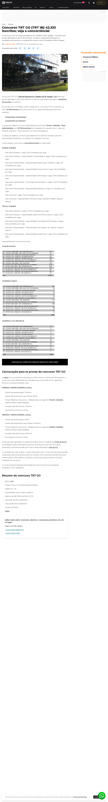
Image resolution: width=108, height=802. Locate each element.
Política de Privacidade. (80, 797)
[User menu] (89, 2)
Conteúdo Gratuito (63, 7)
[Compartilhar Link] (37, 48)
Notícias (42, 7)
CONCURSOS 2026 (12, 533)
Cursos (51, 7)
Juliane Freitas (10, 44)
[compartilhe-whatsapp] (20, 48)
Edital (7, 511)
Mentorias (16, 7)
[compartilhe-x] (33, 48)
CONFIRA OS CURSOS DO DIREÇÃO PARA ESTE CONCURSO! (35, 362)
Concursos (5, 7)
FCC (12, 481)
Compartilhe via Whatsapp (15, 117)
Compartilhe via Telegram (15, 121)
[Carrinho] (93, 2)
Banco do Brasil (27, 7)
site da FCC (53, 447)
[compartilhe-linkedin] (29, 48)
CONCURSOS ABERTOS (14, 530)
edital (6, 377)
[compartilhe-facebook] (24, 48)
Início (3, 24)
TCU (35, 7)
